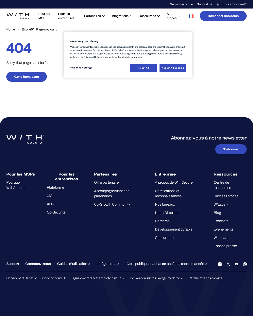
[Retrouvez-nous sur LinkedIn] (220, 263)
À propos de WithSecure (174, 182)
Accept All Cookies (173, 68)
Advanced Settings (81, 67)
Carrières (162, 221)
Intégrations (119, 16)
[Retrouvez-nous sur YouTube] (236, 263)
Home (10, 29)
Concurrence (165, 238)
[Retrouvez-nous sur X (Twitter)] (228, 263)
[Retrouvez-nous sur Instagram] (245, 263)
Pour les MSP (44, 16)
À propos (172, 16)
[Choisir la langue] (191, 16)
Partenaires (92, 16)
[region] (128, 55)
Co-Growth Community (112, 204)
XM (49, 196)
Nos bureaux (165, 204)
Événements (223, 229)
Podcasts (221, 221)
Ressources (147, 16)
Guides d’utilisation (72, 264)
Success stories (226, 196)
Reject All (143, 68)
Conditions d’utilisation (22, 278)
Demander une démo (223, 16)
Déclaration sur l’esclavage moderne (155, 278)
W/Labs (220, 204)
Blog (217, 213)
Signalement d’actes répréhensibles (97, 278)
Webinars (221, 238)
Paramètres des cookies (205, 278)
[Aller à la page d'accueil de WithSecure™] (18, 16)
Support (202, 4)
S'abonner (231, 149)
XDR (50, 204)
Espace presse (225, 246)
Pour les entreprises (66, 16)
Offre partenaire (106, 182)
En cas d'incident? (234, 4)
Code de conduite (54, 278)
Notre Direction (166, 213)
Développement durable (174, 229)
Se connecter (179, 4)
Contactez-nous (38, 264)
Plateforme (55, 187)
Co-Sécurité (56, 212)
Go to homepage (26, 76)
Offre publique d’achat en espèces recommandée (165, 264)
